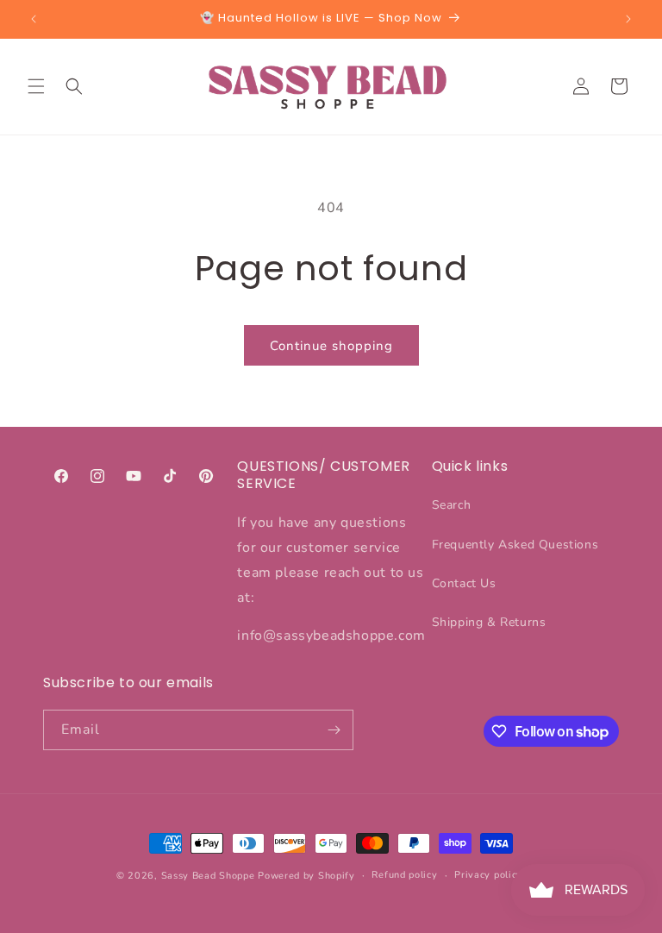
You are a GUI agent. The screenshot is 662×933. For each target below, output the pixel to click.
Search (452, 505)
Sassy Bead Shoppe (208, 875)
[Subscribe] (334, 730)
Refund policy (404, 874)
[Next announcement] (628, 19)
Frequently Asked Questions (515, 544)
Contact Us (464, 583)
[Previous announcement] (34, 19)
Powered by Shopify (306, 875)
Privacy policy (488, 874)
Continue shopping (331, 345)
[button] (36, 86)
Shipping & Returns (489, 622)
